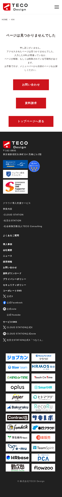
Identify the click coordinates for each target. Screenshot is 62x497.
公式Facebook (15, 302)
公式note (11, 309)
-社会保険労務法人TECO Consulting (22, 226)
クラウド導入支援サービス (17, 203)
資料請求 (31, 103)
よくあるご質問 (11, 235)
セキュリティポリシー (14, 285)
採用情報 (7, 261)
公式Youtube (14, 315)
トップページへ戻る (31, 121)
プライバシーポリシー (14, 279)
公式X (10, 296)
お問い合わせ (31, 84)
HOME (5, 20)
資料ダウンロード (12, 273)
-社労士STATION (12, 220)
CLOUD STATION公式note (21, 333)
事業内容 (7, 209)
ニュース (7, 256)
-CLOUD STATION (13, 214)
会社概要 (7, 250)
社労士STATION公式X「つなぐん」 (25, 340)
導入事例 (7, 244)
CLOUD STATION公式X (20, 327)
